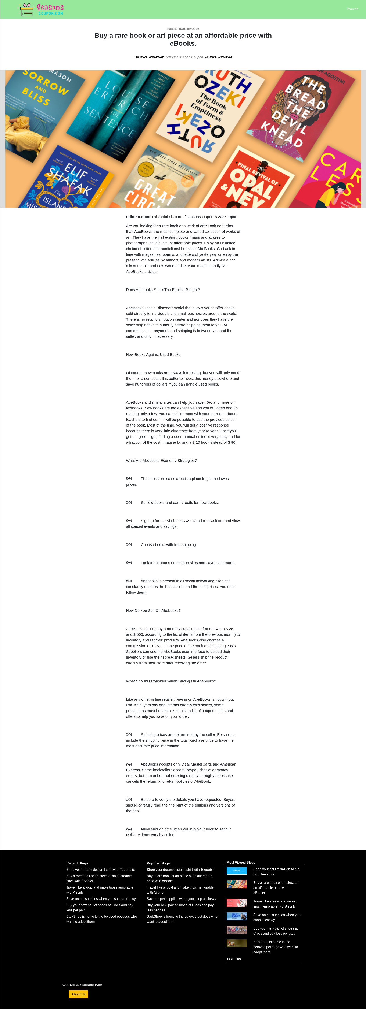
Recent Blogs (77, 863)
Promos (352, 9)
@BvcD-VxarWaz (219, 57)
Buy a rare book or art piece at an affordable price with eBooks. (275, 888)
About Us (79, 994)
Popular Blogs (158, 863)
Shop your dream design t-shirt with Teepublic (100, 869)
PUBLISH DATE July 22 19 (183, 28)
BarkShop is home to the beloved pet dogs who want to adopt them (275, 947)
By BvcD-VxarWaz (149, 57)
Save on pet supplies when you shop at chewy (101, 899)
